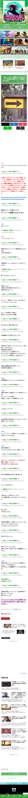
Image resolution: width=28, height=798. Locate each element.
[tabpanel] (7, 65)
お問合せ (8, 793)
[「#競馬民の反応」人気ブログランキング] (6, 614)
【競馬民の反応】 (6, 637)
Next (27, 65)
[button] (20, 128)
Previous (1, 65)
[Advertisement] (14, 146)
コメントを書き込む (14, 773)
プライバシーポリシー (20, 793)
